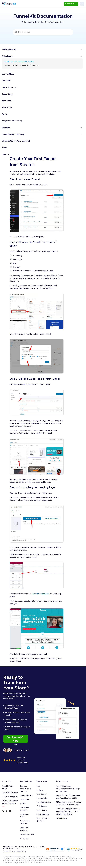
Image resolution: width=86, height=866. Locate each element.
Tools (4, 147)
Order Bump (7, 94)
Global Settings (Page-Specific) (16, 141)
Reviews (40, 790)
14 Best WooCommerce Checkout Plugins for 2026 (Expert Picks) (68, 803)
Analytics (6, 127)
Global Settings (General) (13, 134)
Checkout (6, 80)
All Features (24, 838)
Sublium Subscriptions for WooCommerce (10, 803)
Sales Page (7, 107)
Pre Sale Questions (44, 802)
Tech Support (42, 806)
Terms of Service (9, 851)
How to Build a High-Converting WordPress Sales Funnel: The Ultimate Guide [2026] (68, 811)
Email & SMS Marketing (24, 808)
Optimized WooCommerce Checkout (25, 788)
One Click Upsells (26, 795)
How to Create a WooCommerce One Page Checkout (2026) (68, 796)
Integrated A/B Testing (12, 121)
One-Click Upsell (9, 87)
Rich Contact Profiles (24, 815)
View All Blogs (61, 818)
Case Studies (41, 794)
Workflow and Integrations (25, 822)
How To (5, 154)
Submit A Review (43, 814)
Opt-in (5, 114)
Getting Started (9, 49)
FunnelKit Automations (10, 793)
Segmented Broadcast (24, 829)
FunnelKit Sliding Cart (9, 797)
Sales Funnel (7, 56)
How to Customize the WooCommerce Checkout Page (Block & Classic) (68, 788)
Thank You (6, 101)
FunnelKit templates (40, 594)
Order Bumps (24, 799)
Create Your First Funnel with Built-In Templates (21, 65)
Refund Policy (42, 810)
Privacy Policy (21, 851)
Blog (38, 786)
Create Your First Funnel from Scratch (19, 61)
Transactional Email (27, 834)
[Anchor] (40, 180)
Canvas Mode (8, 74)
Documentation (42, 798)
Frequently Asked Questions (43, 819)
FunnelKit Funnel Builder (8, 787)
